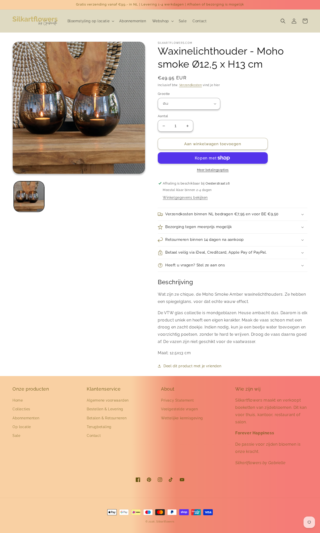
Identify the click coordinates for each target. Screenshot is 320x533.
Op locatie (21, 427)
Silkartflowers (165, 521)
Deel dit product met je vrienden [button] (192, 366)
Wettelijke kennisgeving (182, 418)
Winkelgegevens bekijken (185, 198)
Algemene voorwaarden (108, 400)
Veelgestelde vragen (179, 409)
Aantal (163, 116)
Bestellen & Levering (105, 409)
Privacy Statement (177, 400)
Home (17, 400)
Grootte (164, 94)
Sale (16, 436)
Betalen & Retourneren (107, 418)
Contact (94, 436)
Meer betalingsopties (213, 170)
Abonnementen (25, 418)
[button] (90, 21)
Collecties (21, 409)
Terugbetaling (99, 427)
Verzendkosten (190, 85)
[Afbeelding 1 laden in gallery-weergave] (29, 196)
